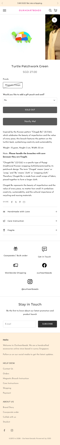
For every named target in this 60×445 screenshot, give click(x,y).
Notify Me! (30, 121)
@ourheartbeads (30, 289)
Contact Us (8, 369)
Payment (7, 393)
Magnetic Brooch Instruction (16, 378)
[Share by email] (24, 202)
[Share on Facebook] (12, 202)
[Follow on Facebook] (4, 430)
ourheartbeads (44, 273)
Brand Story (8, 407)
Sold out (30, 110)
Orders (6, 374)
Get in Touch (44, 256)
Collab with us (9, 417)
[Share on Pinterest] (20, 202)
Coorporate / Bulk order (16, 255)
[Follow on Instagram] (11, 430)
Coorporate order (11, 412)
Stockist (6, 422)
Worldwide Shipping (15, 273)
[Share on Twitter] (16, 202)
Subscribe (47, 324)
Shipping (7, 388)
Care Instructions (10, 383)
